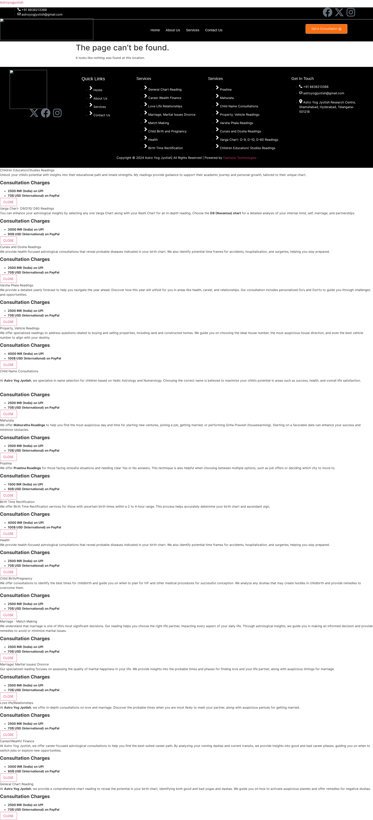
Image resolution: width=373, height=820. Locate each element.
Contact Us (213, 30)
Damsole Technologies (239, 158)
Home (155, 30)
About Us (173, 30)
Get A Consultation (324, 29)
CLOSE (8, 202)
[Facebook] (327, 12)
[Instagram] (351, 12)
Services (192, 30)
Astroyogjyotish (11, 2)
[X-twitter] (339, 12)
